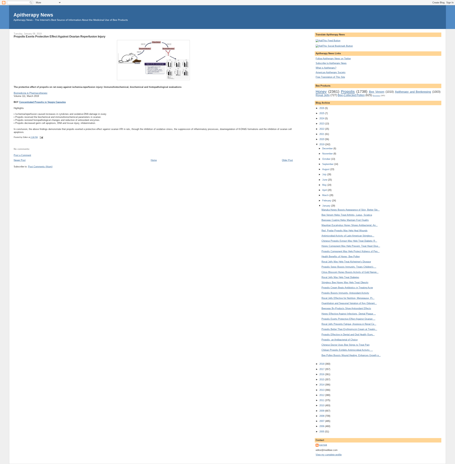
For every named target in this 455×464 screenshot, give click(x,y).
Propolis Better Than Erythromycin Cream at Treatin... (349, 329)
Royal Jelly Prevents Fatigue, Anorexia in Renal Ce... (349, 324)
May (324, 185)
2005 (322, 431)
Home (154, 160)
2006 (322, 426)
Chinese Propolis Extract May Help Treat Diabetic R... (349, 241)
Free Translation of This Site (330, 77)
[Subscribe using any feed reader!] (328, 40)
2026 (322, 108)
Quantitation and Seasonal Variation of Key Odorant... (349, 303)
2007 (322, 421)
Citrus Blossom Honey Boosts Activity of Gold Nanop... (350, 272)
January (326, 205)
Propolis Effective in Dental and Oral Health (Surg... (348, 334)
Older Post (287, 160)
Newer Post (20, 160)
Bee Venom (376, 91)
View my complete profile (329, 454)
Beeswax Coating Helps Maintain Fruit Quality (345, 220)
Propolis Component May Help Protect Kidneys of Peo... (351, 251)
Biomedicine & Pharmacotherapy (30, 93)
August (326, 169)
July (324, 174)
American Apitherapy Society (331, 72)
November (327, 153)
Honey (321, 91)
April (325, 190)
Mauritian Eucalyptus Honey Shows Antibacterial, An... (350, 225)
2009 (322, 410)
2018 (322, 364)
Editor (323, 445)
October (326, 159)
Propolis (348, 91)
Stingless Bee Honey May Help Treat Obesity (345, 282)
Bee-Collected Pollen (351, 95)
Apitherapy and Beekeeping (413, 91)
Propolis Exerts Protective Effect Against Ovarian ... (348, 319)
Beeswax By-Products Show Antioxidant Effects (346, 308)
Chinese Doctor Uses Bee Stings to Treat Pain (346, 345)
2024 (322, 118)
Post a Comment (22, 155)
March (325, 195)
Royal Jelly (323, 95)
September (328, 164)
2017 (322, 369)
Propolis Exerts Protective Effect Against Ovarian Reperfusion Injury (59, 36)
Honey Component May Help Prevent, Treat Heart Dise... (351, 246)
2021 (322, 134)
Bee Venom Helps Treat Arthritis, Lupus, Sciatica (347, 215)
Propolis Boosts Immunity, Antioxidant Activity (345, 293)
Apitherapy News (33, 15)
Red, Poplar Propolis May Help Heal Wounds (345, 230)
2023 (322, 123)
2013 (322, 390)
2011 (322, 400)
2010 (322, 405)
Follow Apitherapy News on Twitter (333, 58)
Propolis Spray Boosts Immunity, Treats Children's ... (349, 266)
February (327, 200)
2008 (322, 416)
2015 (322, 379)
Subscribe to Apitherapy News (331, 63)
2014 (322, 384)
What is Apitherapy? (326, 67)
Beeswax (376, 95)
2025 (322, 113)
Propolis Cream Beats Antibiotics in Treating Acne (347, 287)
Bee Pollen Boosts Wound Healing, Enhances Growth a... (351, 355)
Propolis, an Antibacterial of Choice (340, 339)
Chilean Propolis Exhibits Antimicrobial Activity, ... (347, 350)
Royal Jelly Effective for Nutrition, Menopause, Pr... (348, 298)
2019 (322, 144)
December (327, 148)
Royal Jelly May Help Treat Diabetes (340, 277)
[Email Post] (41, 137)
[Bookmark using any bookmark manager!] (334, 46)
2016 (322, 374)
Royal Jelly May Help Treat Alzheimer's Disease (346, 261)
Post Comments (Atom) (40, 166)
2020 (322, 139)
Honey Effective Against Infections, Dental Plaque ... (349, 313)
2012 (322, 395)
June (325, 179)
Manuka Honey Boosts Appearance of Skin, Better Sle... (351, 209)
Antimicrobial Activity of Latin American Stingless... (348, 235)
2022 (322, 129)
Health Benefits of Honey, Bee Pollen (341, 256)
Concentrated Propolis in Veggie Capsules (42, 102)
